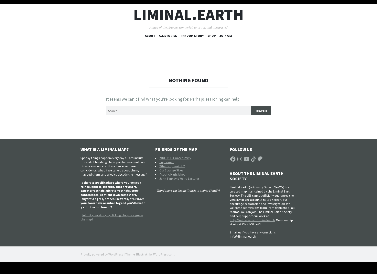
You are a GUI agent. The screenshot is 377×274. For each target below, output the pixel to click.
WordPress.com (163, 254)
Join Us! (226, 36)
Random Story (192, 36)
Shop (212, 36)
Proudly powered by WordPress (102, 254)
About (150, 36)
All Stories (168, 36)
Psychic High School (173, 174)
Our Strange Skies (171, 170)
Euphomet (166, 162)
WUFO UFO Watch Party (175, 158)
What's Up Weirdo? (172, 166)
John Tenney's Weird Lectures (179, 179)
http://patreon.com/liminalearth (252, 220)
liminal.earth (188, 14)
